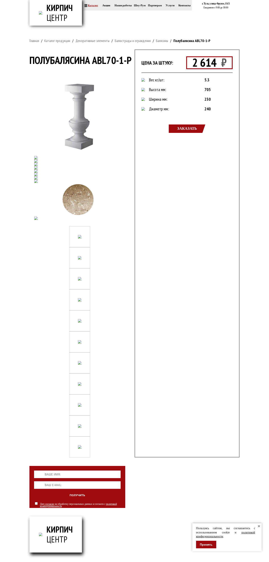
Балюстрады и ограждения (133, 40)
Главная (34, 40)
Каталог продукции (57, 40)
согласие (49, 503)
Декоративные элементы (92, 40)
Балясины (162, 40)
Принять (206, 544)
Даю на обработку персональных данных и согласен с (78, 505)
